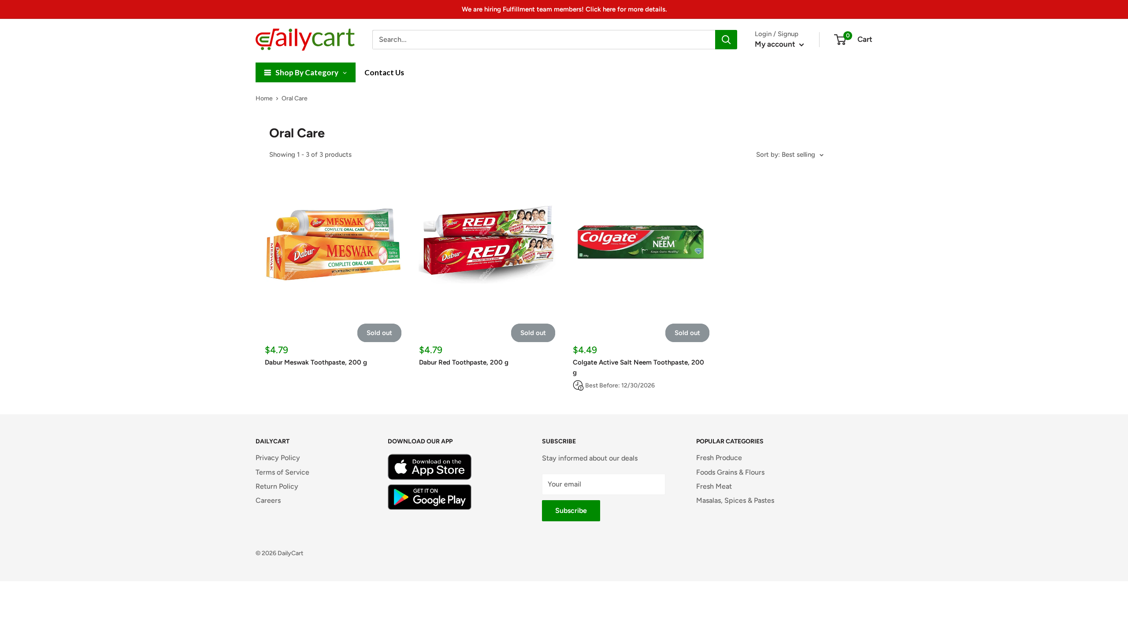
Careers (268, 500)
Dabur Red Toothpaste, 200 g (463, 362)
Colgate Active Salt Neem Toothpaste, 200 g (638, 367)
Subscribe (571, 510)
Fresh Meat (714, 486)
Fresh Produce (719, 457)
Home (264, 98)
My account (776, 44)
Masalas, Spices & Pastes (735, 500)
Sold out (379, 333)
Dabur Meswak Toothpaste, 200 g (316, 362)
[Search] (726, 39)
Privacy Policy (278, 457)
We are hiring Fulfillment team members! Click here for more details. (564, 9)
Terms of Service (282, 472)
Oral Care (295, 98)
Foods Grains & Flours (730, 472)
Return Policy (277, 486)
